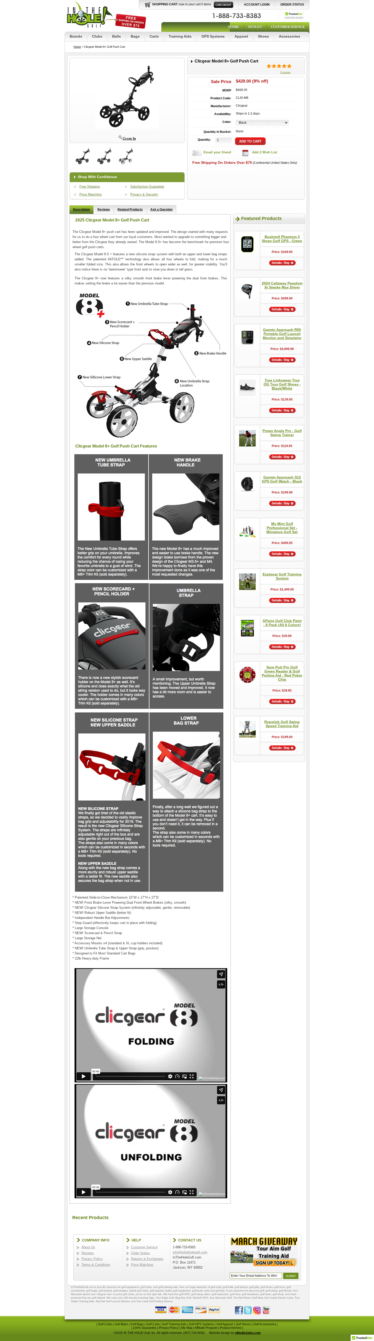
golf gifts (254, 1287)
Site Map (186, 1328)
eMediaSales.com (248, 1333)
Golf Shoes (243, 1324)
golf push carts (200, 1290)
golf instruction (220, 1294)
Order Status (292, 4)
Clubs (97, 36)
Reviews (103, 209)
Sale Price (221, 81)
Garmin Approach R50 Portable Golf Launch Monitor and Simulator (282, 334)
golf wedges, (121, 1290)
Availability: (222, 114)
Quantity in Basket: (217, 132)
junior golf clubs (125, 1294)
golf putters (105, 1290)
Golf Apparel (224, 1324)
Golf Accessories (264, 1324)
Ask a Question (161, 209)
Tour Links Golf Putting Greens (154, 1301)
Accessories (289, 36)
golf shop (278, 1294)
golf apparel (157, 1290)
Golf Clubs (105, 1324)
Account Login (257, 4)
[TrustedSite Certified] (294, 15)
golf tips (220, 1290)
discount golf (256, 1290)
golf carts (216, 1287)
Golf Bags (137, 1324)
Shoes (263, 36)
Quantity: (204, 139)
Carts (154, 36)
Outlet (255, 27)
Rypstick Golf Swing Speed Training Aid (282, 724)
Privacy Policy (92, 1259)
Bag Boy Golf (183, 1297)
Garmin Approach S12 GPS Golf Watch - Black (282, 479)
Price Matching (90, 194)
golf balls (228, 1287)
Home (77, 46)
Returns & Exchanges (147, 1259)
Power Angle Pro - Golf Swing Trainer (282, 433)
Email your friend (217, 152)
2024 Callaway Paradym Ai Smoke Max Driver (282, 285)
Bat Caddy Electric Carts (279, 1297)
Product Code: (220, 98)
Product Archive (230, 1328)
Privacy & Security (144, 194)
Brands (76, 36)
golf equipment (130, 1287)
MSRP (226, 90)
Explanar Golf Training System (282, 576)
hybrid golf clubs (138, 1290)
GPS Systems (213, 36)
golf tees (235, 1294)
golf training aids (168, 1287)
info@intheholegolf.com (190, 1252)
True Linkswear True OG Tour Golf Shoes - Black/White (282, 384)
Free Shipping (89, 186)
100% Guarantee (144, 1328)
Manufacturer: (221, 106)
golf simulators (250, 1294)
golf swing (271, 1290)
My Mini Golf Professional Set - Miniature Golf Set (282, 528)
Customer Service (288, 27)
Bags (135, 36)
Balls (116, 36)
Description (81, 209)
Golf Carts (153, 1324)
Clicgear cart (104, 1294)
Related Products (130, 209)
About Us (88, 1247)
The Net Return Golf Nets (248, 1297)
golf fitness (285, 1290)
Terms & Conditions (95, 1265)
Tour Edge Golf (165, 1297)
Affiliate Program (206, 1328)
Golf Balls (121, 1324)
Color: (226, 122)
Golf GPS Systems (201, 1324)
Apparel (241, 36)
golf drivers (241, 1287)
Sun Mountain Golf (221, 1297)
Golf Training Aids (174, 1324)
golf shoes (267, 1287)
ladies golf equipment (178, 1290)
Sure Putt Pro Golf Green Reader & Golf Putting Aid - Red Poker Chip (282, 673)
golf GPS (184, 1294)
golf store (265, 1294)
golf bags (91, 1290)
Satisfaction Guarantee (147, 186)
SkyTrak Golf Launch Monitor (113, 1301)
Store (233, 27)
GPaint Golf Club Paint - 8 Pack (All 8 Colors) (282, 623)
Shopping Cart (165, 4)
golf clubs (146, 1287)
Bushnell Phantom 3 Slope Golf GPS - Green (282, 239)
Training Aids (180, 36)
